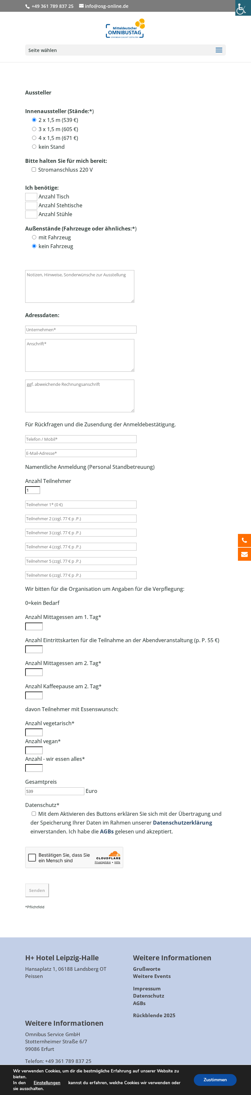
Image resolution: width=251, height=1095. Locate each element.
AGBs (139, 1003)
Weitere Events (152, 976)
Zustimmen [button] (215, 1080)
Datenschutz (148, 995)
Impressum (147, 988)
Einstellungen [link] (47, 1083)
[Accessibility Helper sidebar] (243, 8)
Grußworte (146, 969)
